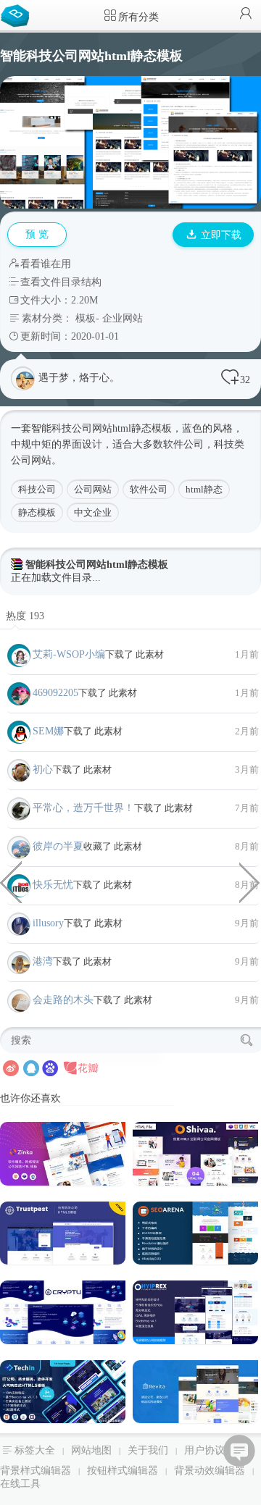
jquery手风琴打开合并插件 (250, 881)
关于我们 (148, 1450)
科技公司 (37, 489)
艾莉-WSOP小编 (69, 654)
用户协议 (204, 1450)
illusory (48, 923)
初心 (43, 769)
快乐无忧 (53, 884)
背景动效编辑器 (209, 1470)
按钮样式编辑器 (122, 1470)
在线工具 (20, 1483)
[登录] (246, 14)
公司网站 (92, 428)
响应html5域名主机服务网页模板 (11, 881)
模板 (85, 318)
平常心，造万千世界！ (83, 807)
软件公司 (148, 489)
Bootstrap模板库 (18, 14)
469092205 (55, 692)
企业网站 (122, 318)
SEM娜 (48, 731)
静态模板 (37, 512)
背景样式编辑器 (35, 1470)
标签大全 (34, 1450)
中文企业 (93, 512)
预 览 (37, 234)
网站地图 (91, 1450)
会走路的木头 (63, 999)
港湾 (43, 961)
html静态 (204, 489)
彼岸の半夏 (58, 846)
